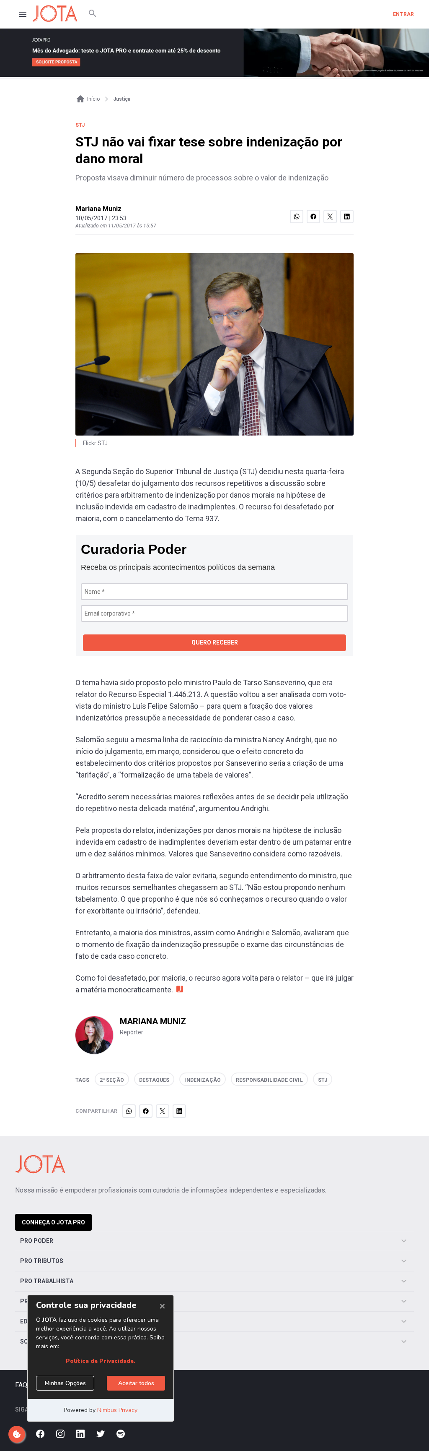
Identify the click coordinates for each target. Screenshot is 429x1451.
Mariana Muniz (98, 209)
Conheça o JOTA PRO (53, 1222)
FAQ (21, 1385)
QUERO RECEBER (214, 642)
